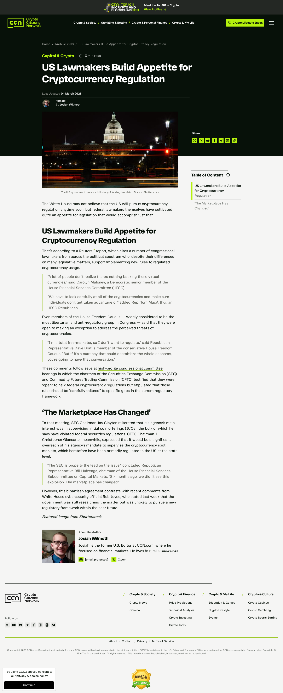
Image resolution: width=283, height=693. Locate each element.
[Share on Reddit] (207, 140)
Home (46, 44)
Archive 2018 (64, 44)
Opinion (134, 610)
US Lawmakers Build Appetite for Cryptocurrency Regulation (218, 191)
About (113, 641)
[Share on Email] (227, 140)
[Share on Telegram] (221, 140)
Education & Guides (222, 602)
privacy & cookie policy (32, 676)
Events (213, 617)
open (47, 385)
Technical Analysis (181, 610)
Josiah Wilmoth (70, 104)
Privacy (142, 641)
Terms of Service (163, 641)
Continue (29, 685)
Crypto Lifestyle (219, 610)
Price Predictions (180, 602)
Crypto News (138, 602)
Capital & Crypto (58, 55)
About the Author (90, 532)
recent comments (145, 491)
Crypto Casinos (258, 602)
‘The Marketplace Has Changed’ (211, 205)
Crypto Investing (180, 617)
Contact (127, 641)
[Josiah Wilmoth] (58, 546)
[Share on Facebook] (214, 140)
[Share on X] (194, 140)
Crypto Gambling (259, 610)
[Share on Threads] (201, 140)
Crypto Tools (177, 625)
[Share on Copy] (234, 140)
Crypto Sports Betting (262, 617)
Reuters (85, 251)
